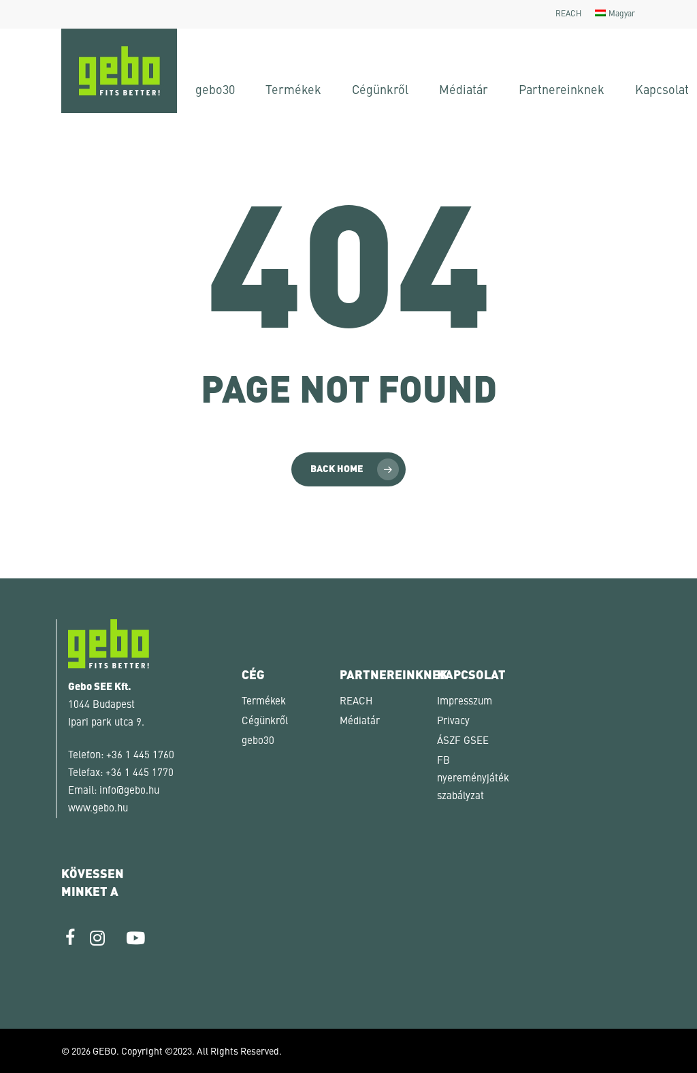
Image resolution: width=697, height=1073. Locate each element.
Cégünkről (265, 722)
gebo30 (258, 741)
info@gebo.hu (129, 791)
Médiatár (360, 722)
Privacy (453, 722)
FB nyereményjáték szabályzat (473, 779)
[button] (30, 1043)
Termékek (264, 702)
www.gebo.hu (98, 809)
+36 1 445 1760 (140, 756)
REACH (356, 702)
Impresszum (464, 702)
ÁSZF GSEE (463, 741)
